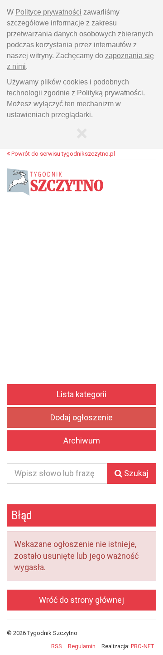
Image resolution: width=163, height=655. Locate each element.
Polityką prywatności (110, 93)
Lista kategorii (81, 394)
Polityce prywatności (48, 12)
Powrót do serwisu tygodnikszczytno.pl (62, 153)
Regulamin (82, 646)
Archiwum (81, 440)
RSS (56, 646)
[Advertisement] (81, 297)
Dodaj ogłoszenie (81, 417)
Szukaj (135, 473)
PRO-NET (142, 646)
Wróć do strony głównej (81, 600)
